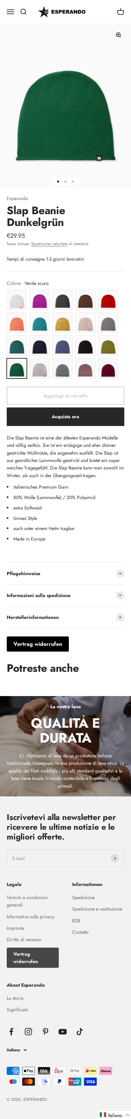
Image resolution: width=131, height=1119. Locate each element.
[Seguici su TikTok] (79, 1031)
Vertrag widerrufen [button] (37, 644)
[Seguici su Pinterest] (45, 1031)
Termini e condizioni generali (27, 901)
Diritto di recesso (24, 939)
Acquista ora (65, 416)
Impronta (15, 928)
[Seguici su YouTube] (62, 1031)
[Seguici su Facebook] (11, 1031)
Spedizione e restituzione (97, 909)
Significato (17, 1009)
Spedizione (83, 897)
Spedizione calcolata (49, 244)
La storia (15, 998)
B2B (76, 920)
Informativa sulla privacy (30, 916)
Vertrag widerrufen (25, 958)
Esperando (17, 198)
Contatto (80, 932)
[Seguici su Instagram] (28, 1031)
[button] (115, 1115)
